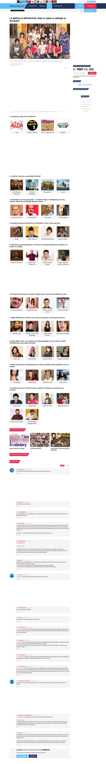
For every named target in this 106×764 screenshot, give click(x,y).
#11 (18, 668)
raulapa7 (21, 640)
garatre (20, 560)
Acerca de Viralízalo (86, 100)
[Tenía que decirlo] (52, 1)
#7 (17, 576)
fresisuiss (20, 502)
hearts (20, 732)
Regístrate (83, 1)
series (80, 84)
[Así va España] (29, 1)
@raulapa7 (21, 656)
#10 (18, 656)
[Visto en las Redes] (27, 1)
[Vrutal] (35, 1)
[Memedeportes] (24, 1)
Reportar (66, 68)
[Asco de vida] (18, 1)
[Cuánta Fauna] (44, 1)
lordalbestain (22, 541)
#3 (17, 546)
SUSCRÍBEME (92, 73)
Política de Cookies (84, 106)
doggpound (21, 469)
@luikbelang (21, 546)
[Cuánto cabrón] (32, 1)
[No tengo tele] (47, 1)
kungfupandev (22, 512)
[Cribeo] (38, 1)
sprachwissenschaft (24, 680)
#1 (17, 543)
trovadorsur (21, 523)
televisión (89, 84)
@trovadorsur (21, 720)
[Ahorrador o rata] (55, 1)
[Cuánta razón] (21, 1)
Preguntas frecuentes (86, 108)
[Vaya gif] (49, 1)
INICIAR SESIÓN (91, 1)
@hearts (20, 576)
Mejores (62, 465)
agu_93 (21, 574)
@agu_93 (21, 668)
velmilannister (22, 607)
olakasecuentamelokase (16, 63)
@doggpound (21, 543)
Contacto (86, 110)
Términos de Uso (86, 102)
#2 (17, 566)
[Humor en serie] (41, 1)
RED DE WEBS (13, 1)
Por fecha (67, 465)
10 (41, 111)
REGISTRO (32, 756)
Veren (20, 617)
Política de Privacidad (86, 104)
